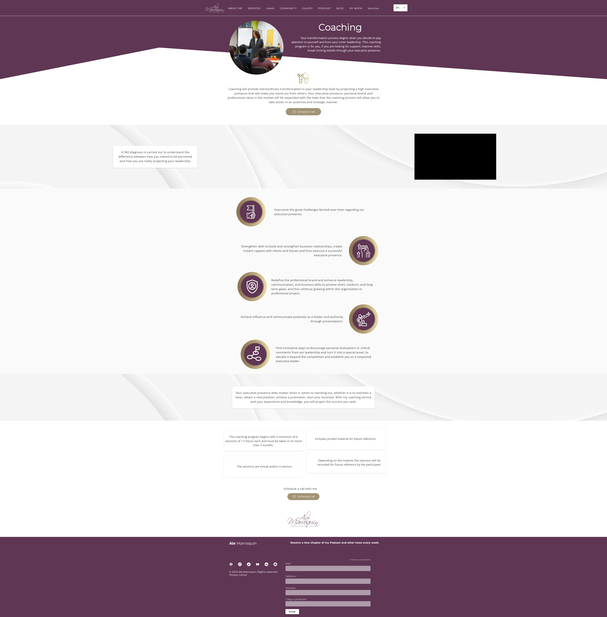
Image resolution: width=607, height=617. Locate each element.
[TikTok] (249, 564)
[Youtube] (257, 564)
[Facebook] (231, 564)
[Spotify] (275, 564)
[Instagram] (240, 564)
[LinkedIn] (266, 564)
